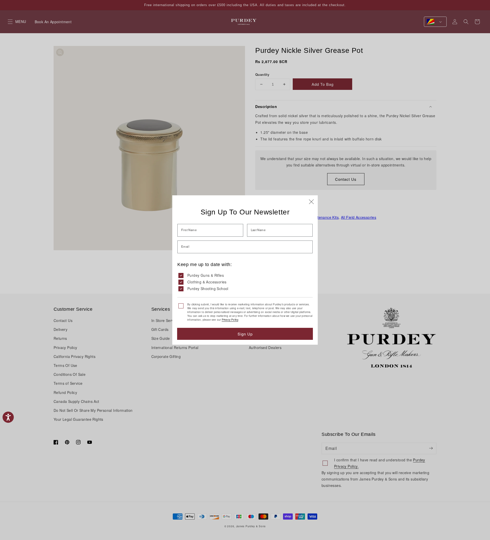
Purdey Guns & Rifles (205, 275)
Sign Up (245, 334)
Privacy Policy (230, 319)
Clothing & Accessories (207, 281)
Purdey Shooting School (207, 288)
